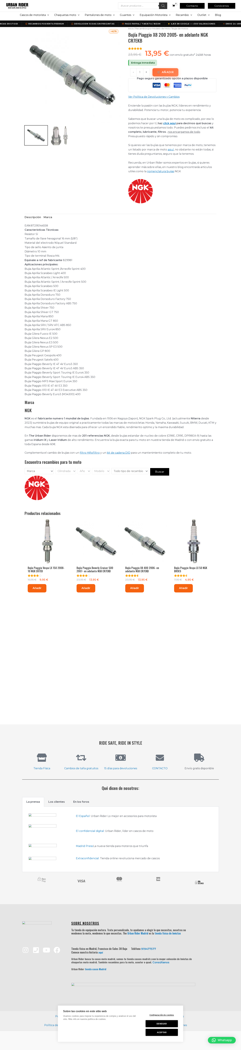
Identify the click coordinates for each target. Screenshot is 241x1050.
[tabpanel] (120, 839)
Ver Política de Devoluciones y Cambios (154, 96)
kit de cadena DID (118, 452)
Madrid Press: (84, 846)
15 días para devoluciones (120, 768)
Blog (218, 15)
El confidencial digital (90, 831)
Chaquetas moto (65, 15)
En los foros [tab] (81, 801)
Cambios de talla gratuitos (81, 768)
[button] (192, 6)
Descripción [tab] (33, 217)
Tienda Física (41, 768)
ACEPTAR (162, 1032)
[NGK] (140, 191)
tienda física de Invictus (168, 933)
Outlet (201, 15)
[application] (47, 15)
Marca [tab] (48, 217)
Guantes (125, 15)
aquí (171, 149)
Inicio (131, 28)
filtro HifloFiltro (90, 452)
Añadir (168, 72)
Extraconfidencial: (87, 858)
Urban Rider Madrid (137, 933)
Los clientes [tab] (56, 801)
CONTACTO (160, 768)
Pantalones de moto (98, 15)
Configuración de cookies (162, 1015)
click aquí (169, 123)
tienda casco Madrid (95, 969)
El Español (83, 816)
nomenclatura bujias (160, 171)
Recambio (182, 15)
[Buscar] (163, 5)
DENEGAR (162, 1024)
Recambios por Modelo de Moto (152, 28)
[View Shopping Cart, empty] (174, 5)
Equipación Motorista (153, 15)
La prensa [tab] (33, 801)
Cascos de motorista (33, 15)
